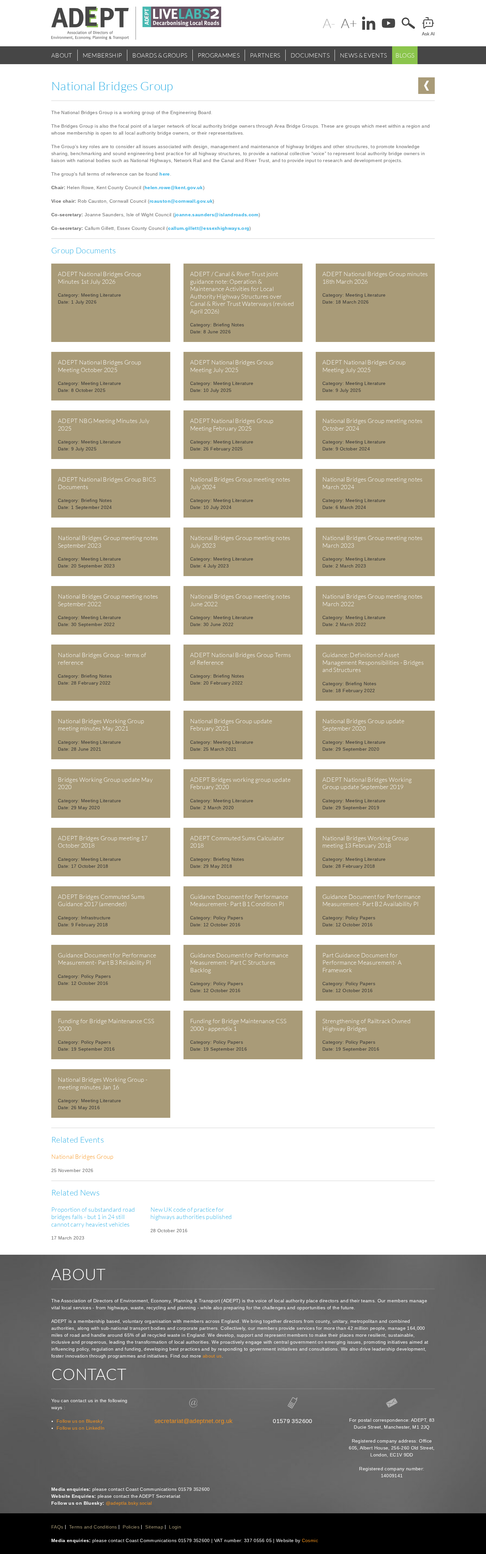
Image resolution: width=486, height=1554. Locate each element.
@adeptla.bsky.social (129, 1503)
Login (175, 1527)
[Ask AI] (428, 23)
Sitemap (154, 1527)
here (164, 174)
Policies (131, 1527)
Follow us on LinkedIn (80, 1428)
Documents (310, 55)
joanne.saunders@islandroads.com (217, 214)
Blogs (405, 55)
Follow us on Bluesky (80, 1421)
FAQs (57, 1527)
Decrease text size (329, 23)
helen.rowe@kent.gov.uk (173, 187)
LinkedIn (368, 23)
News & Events (363, 55)
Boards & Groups (159, 55)
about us (212, 1356)
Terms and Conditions (93, 1527)
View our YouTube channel (388, 23)
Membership (102, 55)
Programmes (219, 55)
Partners (265, 55)
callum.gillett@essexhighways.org (208, 228)
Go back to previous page (426, 85)
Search (408, 23)
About (61, 55)
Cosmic (310, 1540)
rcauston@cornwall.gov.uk (181, 201)
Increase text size (348, 23)
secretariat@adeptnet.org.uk (193, 1421)
